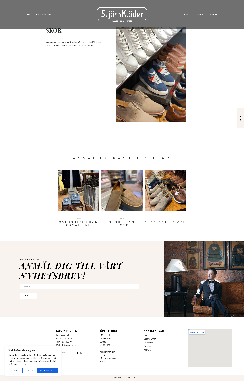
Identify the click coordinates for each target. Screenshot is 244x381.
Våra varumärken (43, 14)
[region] (33, 361)
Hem (29, 14)
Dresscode (188, 14)
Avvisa (30, 370)
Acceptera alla (47, 370)
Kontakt (213, 14)
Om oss (201, 14)
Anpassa (15, 370)
